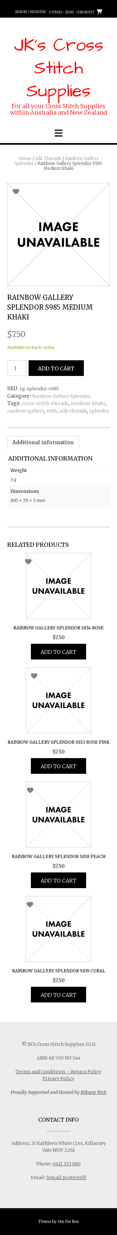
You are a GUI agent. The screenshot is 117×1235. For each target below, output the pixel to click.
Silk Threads (48, 158)
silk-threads (73, 411)
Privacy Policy (58, 1078)
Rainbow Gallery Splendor (61, 396)
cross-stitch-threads (45, 403)
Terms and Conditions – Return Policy (58, 1072)
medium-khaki (88, 403)
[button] (58, 133)
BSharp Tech (94, 1092)
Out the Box (68, 1221)
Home (25, 158)
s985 (52, 411)
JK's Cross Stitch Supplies (58, 68)
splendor (99, 411)
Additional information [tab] (43, 442)
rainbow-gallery (25, 411)
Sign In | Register (30, 12)
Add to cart (56, 368)
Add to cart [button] (58, 652)
